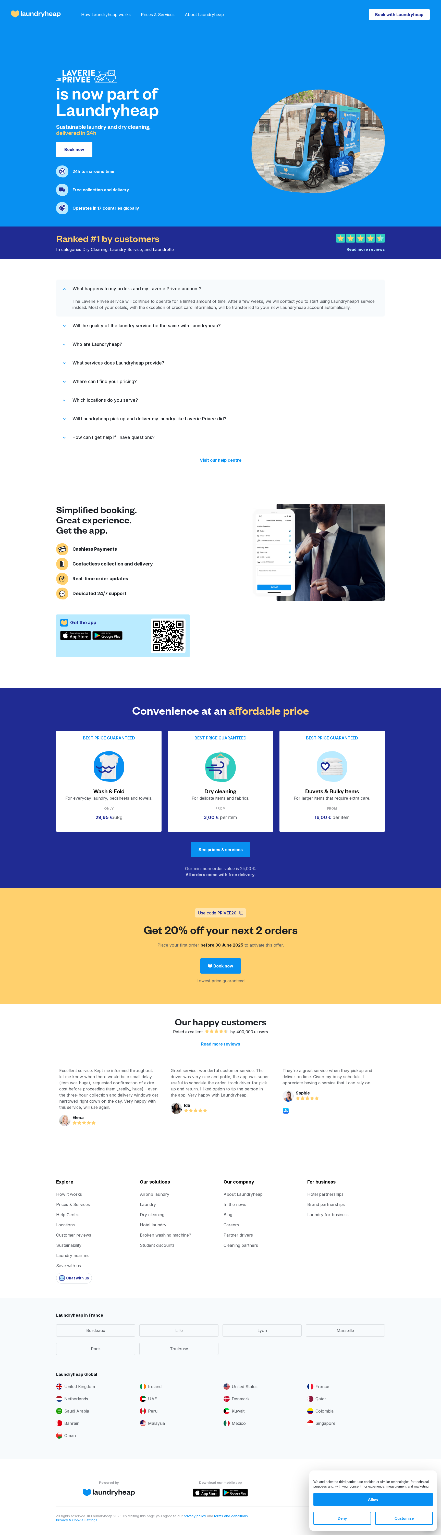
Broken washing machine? (165, 1235)
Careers (231, 1224)
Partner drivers (238, 1235)
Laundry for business (328, 1214)
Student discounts (157, 1245)
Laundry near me (73, 1255)
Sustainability (68, 1245)
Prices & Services (158, 14)
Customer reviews (73, 1235)
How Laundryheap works (106, 14)
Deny (342, 1518)
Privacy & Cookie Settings (76, 1520)
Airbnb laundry (154, 1194)
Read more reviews (220, 1044)
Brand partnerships (326, 1204)
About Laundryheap (204, 14)
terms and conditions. (231, 1516)
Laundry (148, 1204)
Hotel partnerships (325, 1194)
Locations (65, 1224)
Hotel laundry (153, 1224)
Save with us (68, 1265)
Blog (228, 1214)
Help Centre (68, 1214)
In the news (235, 1204)
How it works (69, 1194)
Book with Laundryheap (399, 14)
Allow (373, 1499)
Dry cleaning (152, 1214)
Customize (404, 1518)
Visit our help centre (220, 460)
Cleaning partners (241, 1245)
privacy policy (195, 1516)
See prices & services (221, 849)
